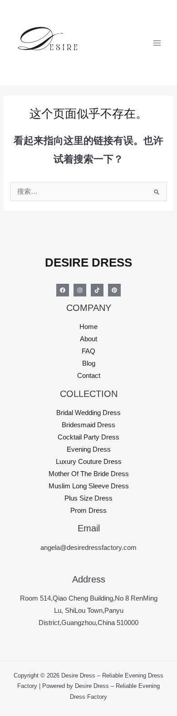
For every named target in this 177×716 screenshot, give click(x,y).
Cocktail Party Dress (88, 437)
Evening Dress (89, 449)
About (88, 339)
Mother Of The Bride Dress (89, 473)
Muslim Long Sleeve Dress (89, 486)
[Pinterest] (114, 290)
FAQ (88, 351)
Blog (88, 363)
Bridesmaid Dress (88, 425)
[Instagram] (80, 290)
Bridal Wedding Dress (88, 412)
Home (88, 326)
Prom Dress (88, 510)
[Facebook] (62, 290)
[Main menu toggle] (157, 42)
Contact (88, 375)
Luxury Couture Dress (89, 461)
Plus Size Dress (88, 498)
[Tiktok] (97, 290)
